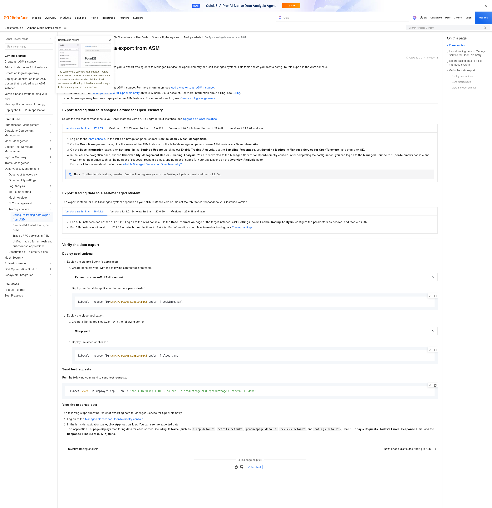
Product (431, 57)
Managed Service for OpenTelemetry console (114, 419)
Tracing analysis (192, 37)
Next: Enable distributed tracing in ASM (407, 449)
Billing (236, 93)
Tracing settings (242, 227)
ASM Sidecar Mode (122, 37)
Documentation (14, 28)
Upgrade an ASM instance (200, 119)
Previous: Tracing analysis (82, 449)
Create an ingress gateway (197, 98)
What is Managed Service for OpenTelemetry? (152, 164)
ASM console (96, 139)
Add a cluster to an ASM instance (192, 87)
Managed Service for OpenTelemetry (116, 93)
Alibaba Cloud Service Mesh (44, 28)
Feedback (256, 467)
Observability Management (166, 37)
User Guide (142, 37)
